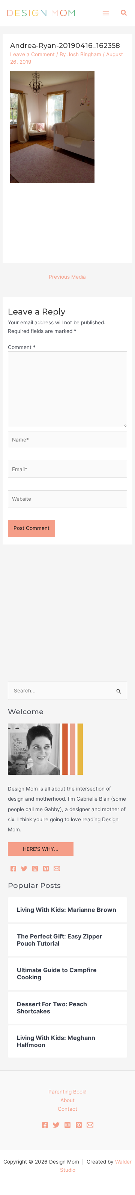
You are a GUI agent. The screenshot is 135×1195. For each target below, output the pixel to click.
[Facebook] (13, 868)
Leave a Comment (32, 54)
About (67, 1100)
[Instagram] (35, 868)
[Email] (57, 868)
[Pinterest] (46, 868)
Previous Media (67, 277)
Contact (67, 1109)
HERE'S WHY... (40, 849)
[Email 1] (90, 1125)
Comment (22, 347)
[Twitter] (24, 868)
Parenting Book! (67, 1092)
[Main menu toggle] (105, 13)
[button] (124, 13)
